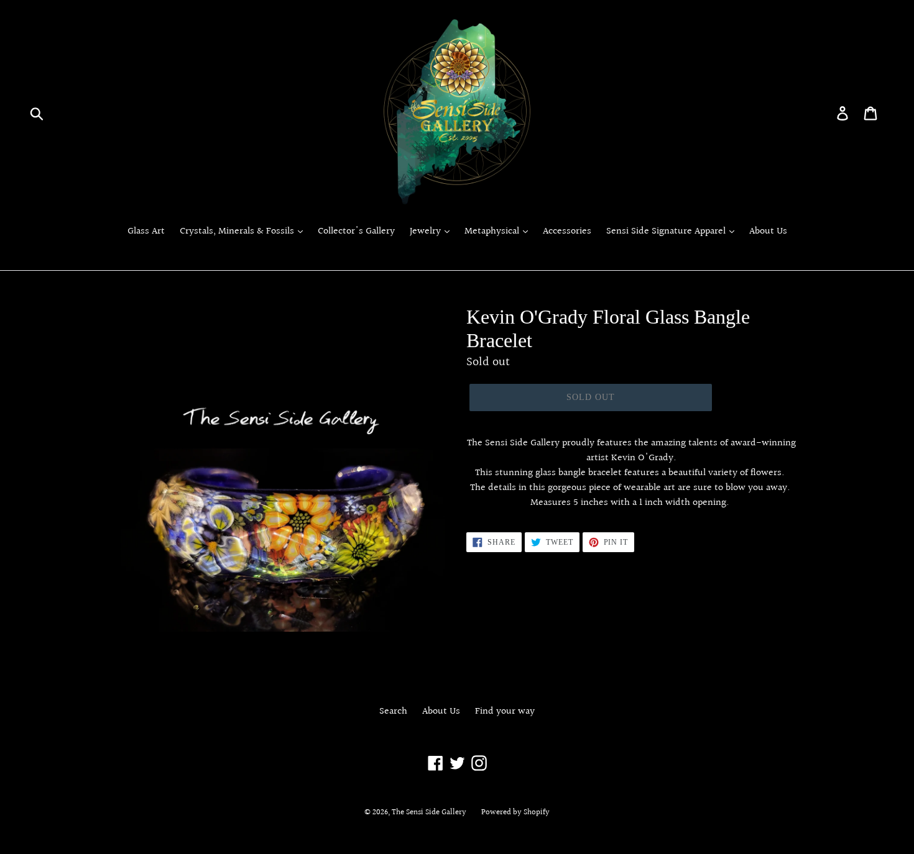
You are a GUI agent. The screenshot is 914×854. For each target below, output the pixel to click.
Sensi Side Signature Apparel (667, 231)
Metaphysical (493, 231)
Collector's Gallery (356, 231)
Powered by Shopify (515, 812)
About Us (768, 231)
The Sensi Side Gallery (429, 812)
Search (393, 711)
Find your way (505, 711)
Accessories (567, 231)
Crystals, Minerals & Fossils (238, 231)
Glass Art (146, 231)
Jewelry (426, 231)
